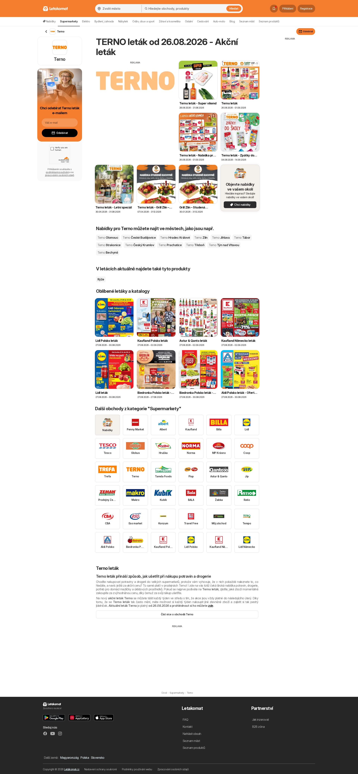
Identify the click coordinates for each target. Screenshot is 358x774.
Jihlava (221, 237)
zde (210, 605)
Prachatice (170, 245)
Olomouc (108, 237)
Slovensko (97, 757)
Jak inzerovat (260, 719)
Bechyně (108, 252)
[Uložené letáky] (274, 8)
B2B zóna (258, 727)
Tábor (242, 237)
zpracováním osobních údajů (59, 175)
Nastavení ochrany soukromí (100, 769)
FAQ (185, 719)
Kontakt (187, 727)
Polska (84, 757)
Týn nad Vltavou (224, 245)
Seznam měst (246, 21)
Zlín (201, 237)
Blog (232, 21)
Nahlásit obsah (192, 734)
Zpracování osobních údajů (173, 769)
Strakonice (109, 245)
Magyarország (69, 757)
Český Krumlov (139, 245)
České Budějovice (139, 237)
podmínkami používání (57, 172)
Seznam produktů (269, 21)
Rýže (101, 279)
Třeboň (195, 245)
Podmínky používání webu (137, 769)
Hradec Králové (175, 237)
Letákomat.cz (71, 769)
